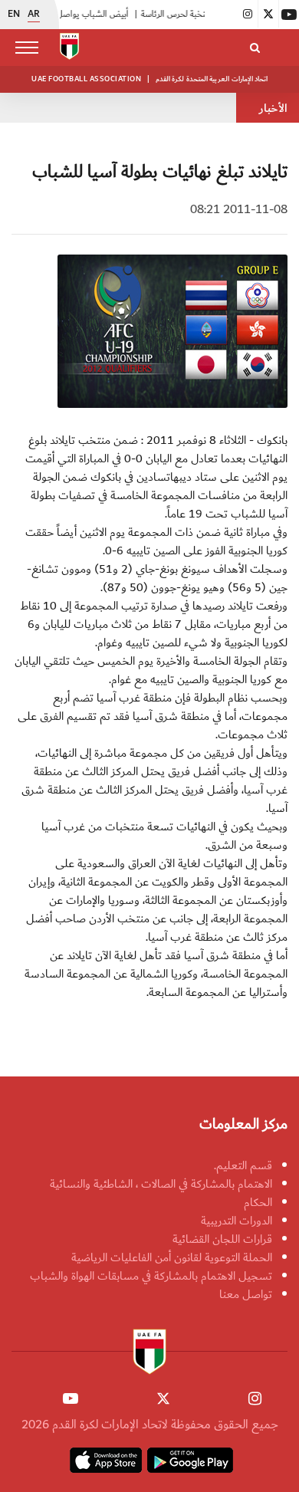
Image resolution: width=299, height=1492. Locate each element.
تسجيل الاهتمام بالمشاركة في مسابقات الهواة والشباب (151, 1276)
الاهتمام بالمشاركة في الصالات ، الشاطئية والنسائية (161, 1184)
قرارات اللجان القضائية (222, 1239)
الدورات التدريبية (236, 1221)
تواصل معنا (245, 1294)
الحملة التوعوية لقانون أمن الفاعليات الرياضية (171, 1257)
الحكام (258, 1202)
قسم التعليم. (243, 1165)
